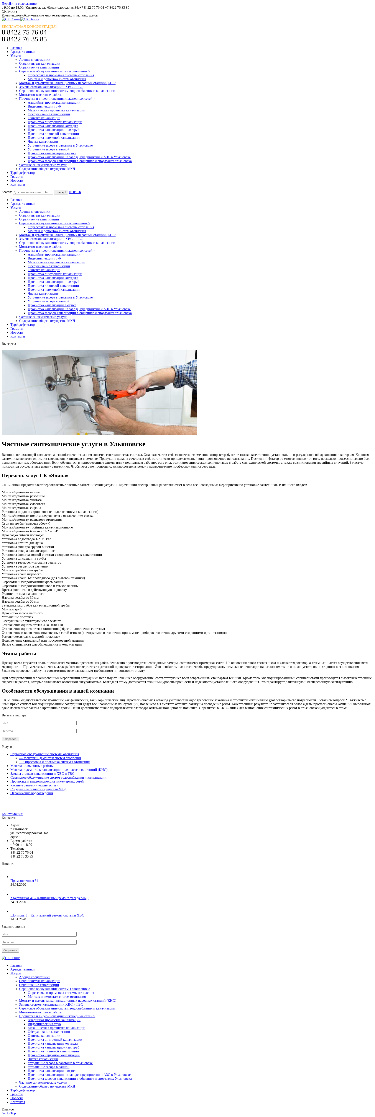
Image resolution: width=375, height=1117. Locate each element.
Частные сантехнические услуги (34, 785)
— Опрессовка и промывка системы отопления (54, 762)
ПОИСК (75, 192)
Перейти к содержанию (19, 3)
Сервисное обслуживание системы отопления (44, 754)
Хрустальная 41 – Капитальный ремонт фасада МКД (49, 898)
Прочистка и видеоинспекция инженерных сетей (47, 781)
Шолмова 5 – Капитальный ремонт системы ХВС (47, 915)
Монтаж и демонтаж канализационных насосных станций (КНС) (58, 769)
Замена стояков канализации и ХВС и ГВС (42, 773)
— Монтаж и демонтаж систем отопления (50, 758)
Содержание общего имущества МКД (38, 789)
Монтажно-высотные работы (32, 766)
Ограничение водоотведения (31, 793)
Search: (7, 192)
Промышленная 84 (24, 880)
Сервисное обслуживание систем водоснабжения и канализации (58, 777)
